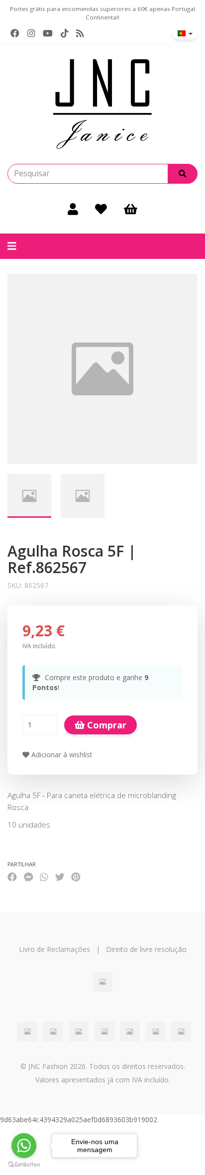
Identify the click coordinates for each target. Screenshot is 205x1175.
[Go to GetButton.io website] (24, 1165)
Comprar (105, 725)
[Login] (73, 209)
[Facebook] (14, 33)
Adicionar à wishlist (61, 754)
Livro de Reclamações (54, 949)
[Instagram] (31, 33)
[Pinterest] (76, 877)
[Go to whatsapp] (23, 1145)
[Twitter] (60, 877)
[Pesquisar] (183, 174)
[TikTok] (64, 33)
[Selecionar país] (185, 33)
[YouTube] (48, 33)
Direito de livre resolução (146, 949)
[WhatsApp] (44, 877)
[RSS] (80, 33)
